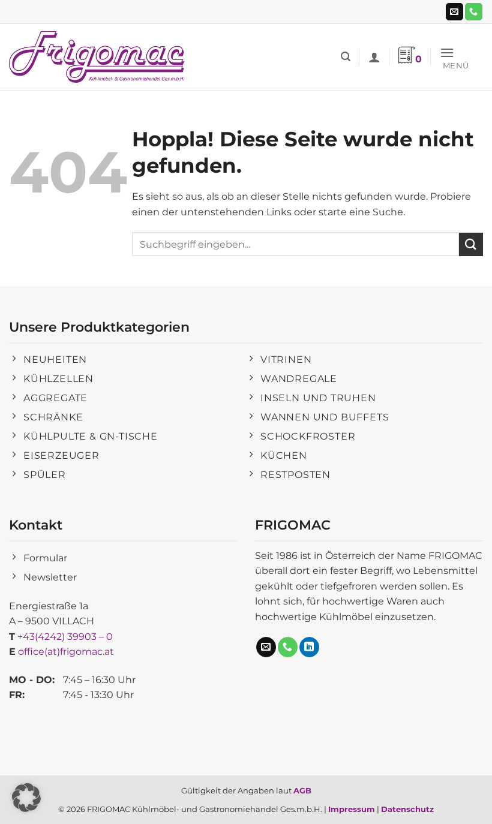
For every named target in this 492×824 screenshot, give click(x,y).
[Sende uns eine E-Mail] (454, 12)
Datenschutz (407, 809)
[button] (345, 56)
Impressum (351, 809)
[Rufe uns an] (473, 12)
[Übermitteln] (471, 244)
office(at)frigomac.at (66, 651)
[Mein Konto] (374, 57)
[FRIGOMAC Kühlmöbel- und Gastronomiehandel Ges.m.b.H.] (99, 57)
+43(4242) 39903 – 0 (65, 636)
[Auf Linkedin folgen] (309, 647)
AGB (302, 790)
